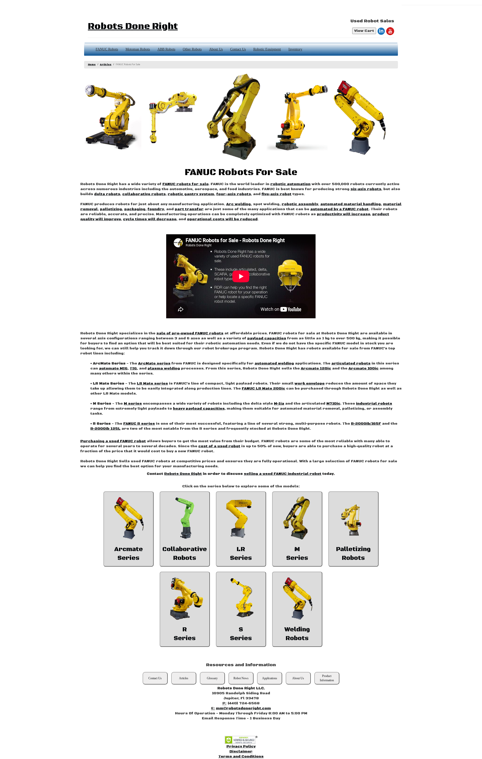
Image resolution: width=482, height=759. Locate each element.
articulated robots (351, 363)
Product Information (327, 678)
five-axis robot (276, 194)
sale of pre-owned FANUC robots (189, 333)
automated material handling (350, 204)
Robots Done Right (133, 26)
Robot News (241, 678)
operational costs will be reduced (222, 219)
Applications (269, 678)
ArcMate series (154, 363)
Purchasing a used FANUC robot (113, 441)
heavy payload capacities (198, 408)
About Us (216, 49)
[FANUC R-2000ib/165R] (172, 117)
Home (92, 64)
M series (133, 403)
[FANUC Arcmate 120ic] (359, 117)
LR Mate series (152, 383)
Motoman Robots (138, 49)
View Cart (364, 31)
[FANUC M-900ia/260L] (297, 117)
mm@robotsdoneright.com (243, 708)
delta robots (107, 194)
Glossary (212, 678)
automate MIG (113, 368)
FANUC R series (139, 423)
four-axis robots (233, 194)
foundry (156, 209)
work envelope (309, 383)
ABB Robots (166, 49)
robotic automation (290, 184)
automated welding (274, 363)
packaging (134, 209)
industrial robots (374, 403)
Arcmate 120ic (316, 368)
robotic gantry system (191, 194)
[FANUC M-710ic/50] (234, 117)
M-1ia (279, 403)
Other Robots (192, 49)
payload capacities (266, 338)
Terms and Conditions (241, 756)
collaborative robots (143, 194)
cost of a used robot (219, 446)
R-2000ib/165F (366, 423)
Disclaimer (241, 751)
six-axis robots (365, 189)
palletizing (111, 209)
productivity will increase (343, 214)
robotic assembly (300, 204)
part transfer (189, 209)
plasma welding (164, 368)
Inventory (295, 49)
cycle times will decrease (149, 219)
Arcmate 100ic (363, 368)
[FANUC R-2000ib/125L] (110, 117)
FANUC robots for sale (185, 184)
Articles (105, 64)
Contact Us (238, 49)
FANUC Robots (107, 49)
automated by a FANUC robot (339, 209)
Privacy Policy (241, 746)
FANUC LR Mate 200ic (263, 388)
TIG (133, 368)
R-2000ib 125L (105, 428)
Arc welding (238, 204)
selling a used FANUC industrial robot (282, 474)
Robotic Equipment (267, 49)
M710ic (333, 403)
